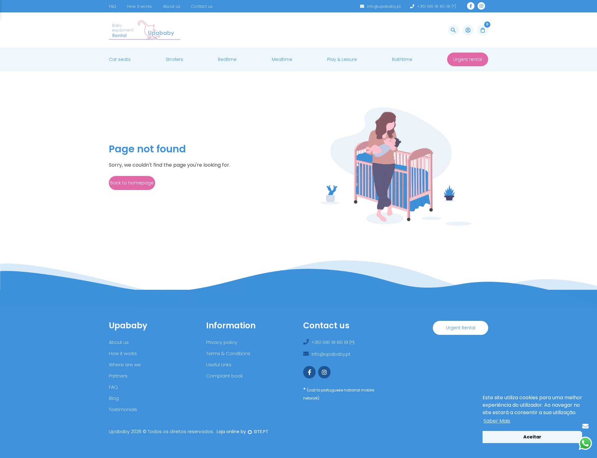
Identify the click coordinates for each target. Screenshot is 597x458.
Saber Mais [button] (497, 420)
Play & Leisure (342, 59)
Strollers (174, 59)
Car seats (120, 59)
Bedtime (227, 59)
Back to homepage (132, 183)
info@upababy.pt (384, 6)
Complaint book (224, 375)
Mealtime (282, 59)
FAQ (112, 6)
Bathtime (402, 59)
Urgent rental (467, 59)
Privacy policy (221, 342)
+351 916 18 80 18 (330, 342)
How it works (139, 6)
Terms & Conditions (228, 353)
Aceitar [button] (532, 437)
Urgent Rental (460, 328)
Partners (118, 375)
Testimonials (123, 409)
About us (171, 6)
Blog (114, 398)
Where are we (125, 364)
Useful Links (218, 364)
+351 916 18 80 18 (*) (436, 6)
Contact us (202, 6)
